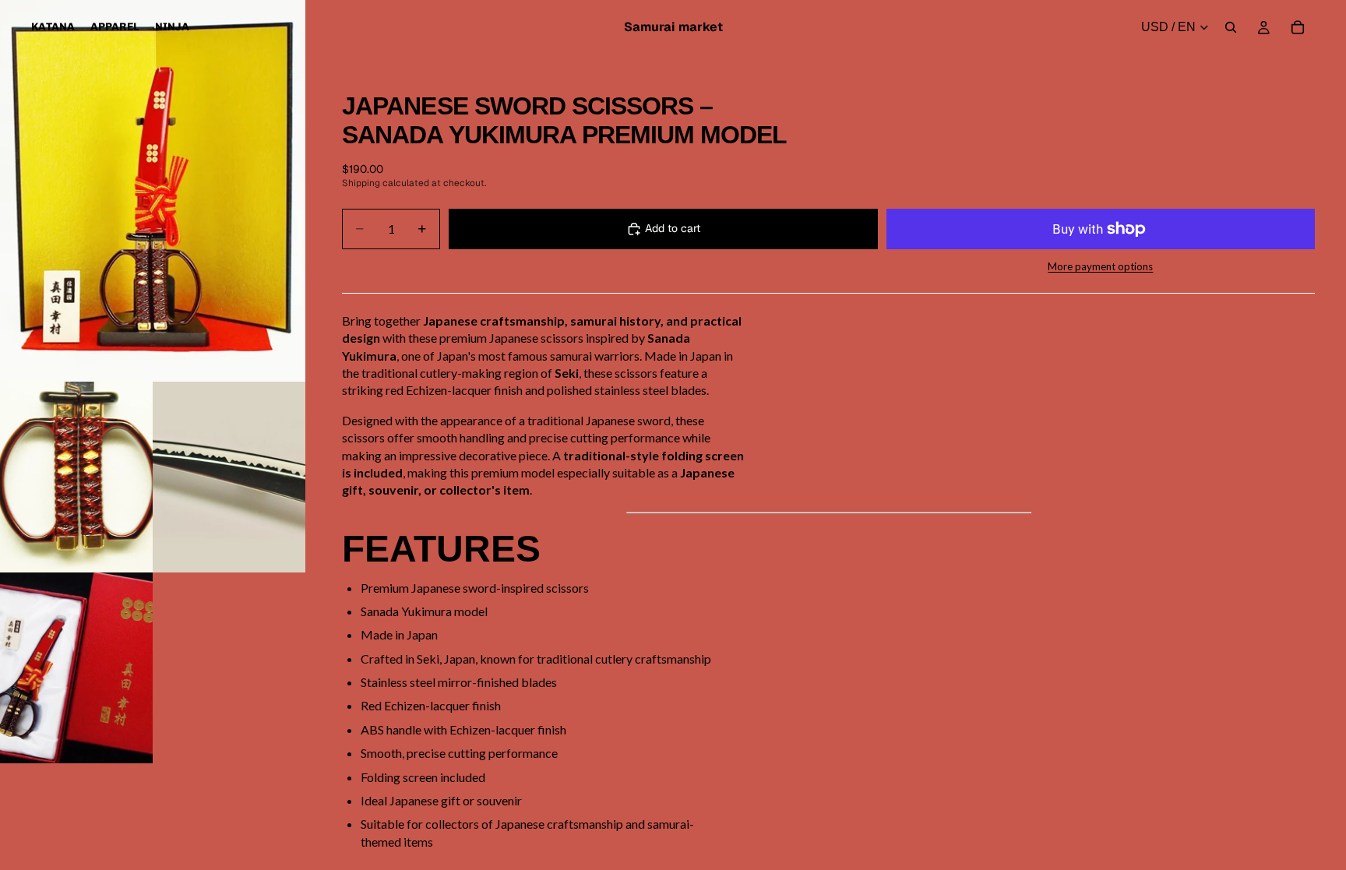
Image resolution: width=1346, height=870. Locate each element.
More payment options (1100, 266)
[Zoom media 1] (152, 191)
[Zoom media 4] (76, 667)
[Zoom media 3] (229, 477)
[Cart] (1298, 27)
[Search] (1231, 27)
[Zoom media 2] (76, 477)
